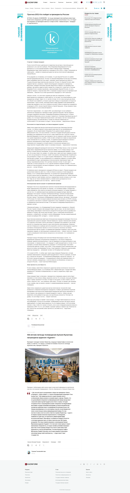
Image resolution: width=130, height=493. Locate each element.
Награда (53, 442)
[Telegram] (36, 319)
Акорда (31, 8)
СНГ (41, 315)
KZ (87, 2)
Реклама (88, 477)
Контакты (88, 474)
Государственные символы (62, 477)
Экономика (27, 480)
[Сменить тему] (82, 2)
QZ (89, 2)
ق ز (98, 2)
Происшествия (28, 472)
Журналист (46, 442)
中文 (96, 2)
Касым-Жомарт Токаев (34, 442)
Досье (52, 8)
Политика (27, 474)
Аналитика (69, 2)
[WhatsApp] (32, 319)
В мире (27, 482)
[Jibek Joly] (97, 8)
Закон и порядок (45, 8)
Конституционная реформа (69, 8)
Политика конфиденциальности (63, 474)
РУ (91, 2)
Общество (35, 315)
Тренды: (27, 8)
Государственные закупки (62, 482)
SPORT (75, 2)
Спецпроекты (58, 8)
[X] (44, 319)
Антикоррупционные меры (62, 480)
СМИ (29, 315)
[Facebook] (40, 319)
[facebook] (90, 464)
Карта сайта (89, 472)
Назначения (37, 8)
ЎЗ (100, 2)
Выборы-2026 (80, 8)
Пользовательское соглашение (63, 472)
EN (93, 2)
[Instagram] (28, 319)
